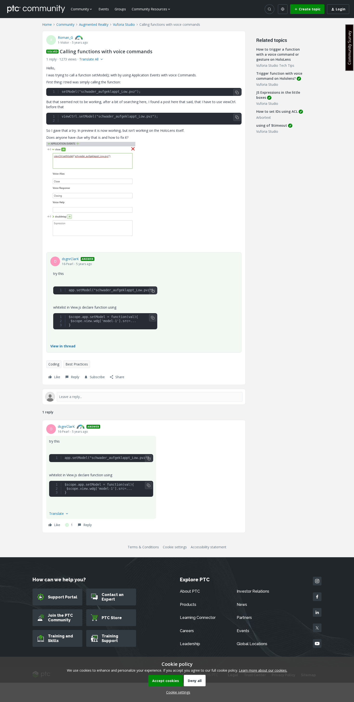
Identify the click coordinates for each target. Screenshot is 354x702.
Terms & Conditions (143, 547)
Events (103, 9)
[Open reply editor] (143, 396)
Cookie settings (175, 547)
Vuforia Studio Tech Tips (275, 65)
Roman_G (65, 37)
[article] (144, 476)
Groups (120, 9)
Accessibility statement (208, 547)
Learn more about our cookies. (263, 670)
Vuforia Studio (124, 24)
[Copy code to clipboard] (237, 92)
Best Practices (77, 364)
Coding (53, 364)
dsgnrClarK (70, 259)
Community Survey (349, 48)
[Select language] (283, 9)
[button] (307, 9)
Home (47, 24)
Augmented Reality (93, 24)
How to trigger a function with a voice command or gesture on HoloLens (278, 54)
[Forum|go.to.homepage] (36, 9)
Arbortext (263, 117)
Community (65, 24)
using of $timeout (271, 125)
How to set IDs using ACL (277, 111)
